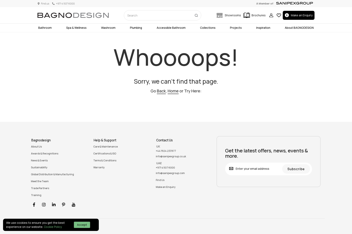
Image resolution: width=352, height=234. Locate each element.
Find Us (160, 180)
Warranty (98, 167)
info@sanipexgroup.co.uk (171, 156)
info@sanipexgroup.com (170, 173)
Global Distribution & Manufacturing (52, 174)
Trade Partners (40, 188)
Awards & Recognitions (44, 153)
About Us (36, 146)
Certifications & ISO (104, 153)
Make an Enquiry (301, 15)
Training (36, 195)
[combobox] (162, 15)
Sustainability (39, 167)
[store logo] (73, 15)
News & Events (39, 160)
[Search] (196, 14)
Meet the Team (40, 181)
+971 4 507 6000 (165, 167)
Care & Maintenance (105, 146)
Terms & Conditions (104, 160)
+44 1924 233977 (166, 151)
